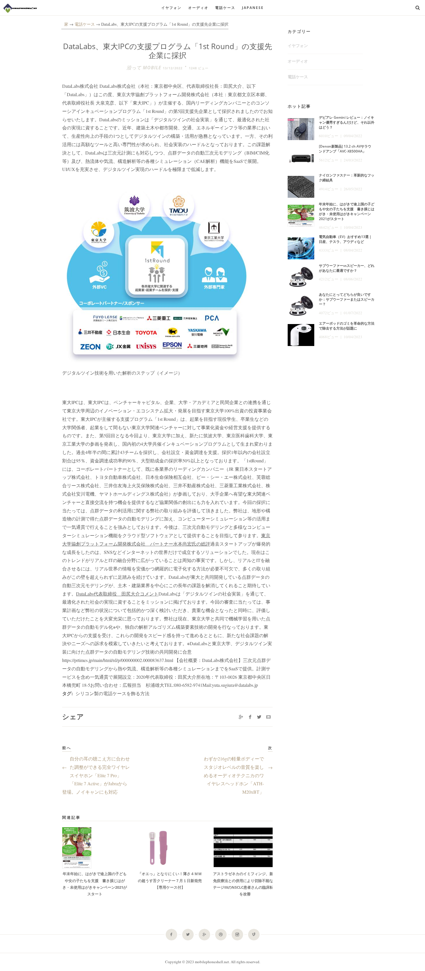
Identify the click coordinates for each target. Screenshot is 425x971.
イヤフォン (171, 7)
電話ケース (225, 7)
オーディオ (198, 7)
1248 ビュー (198, 68)
